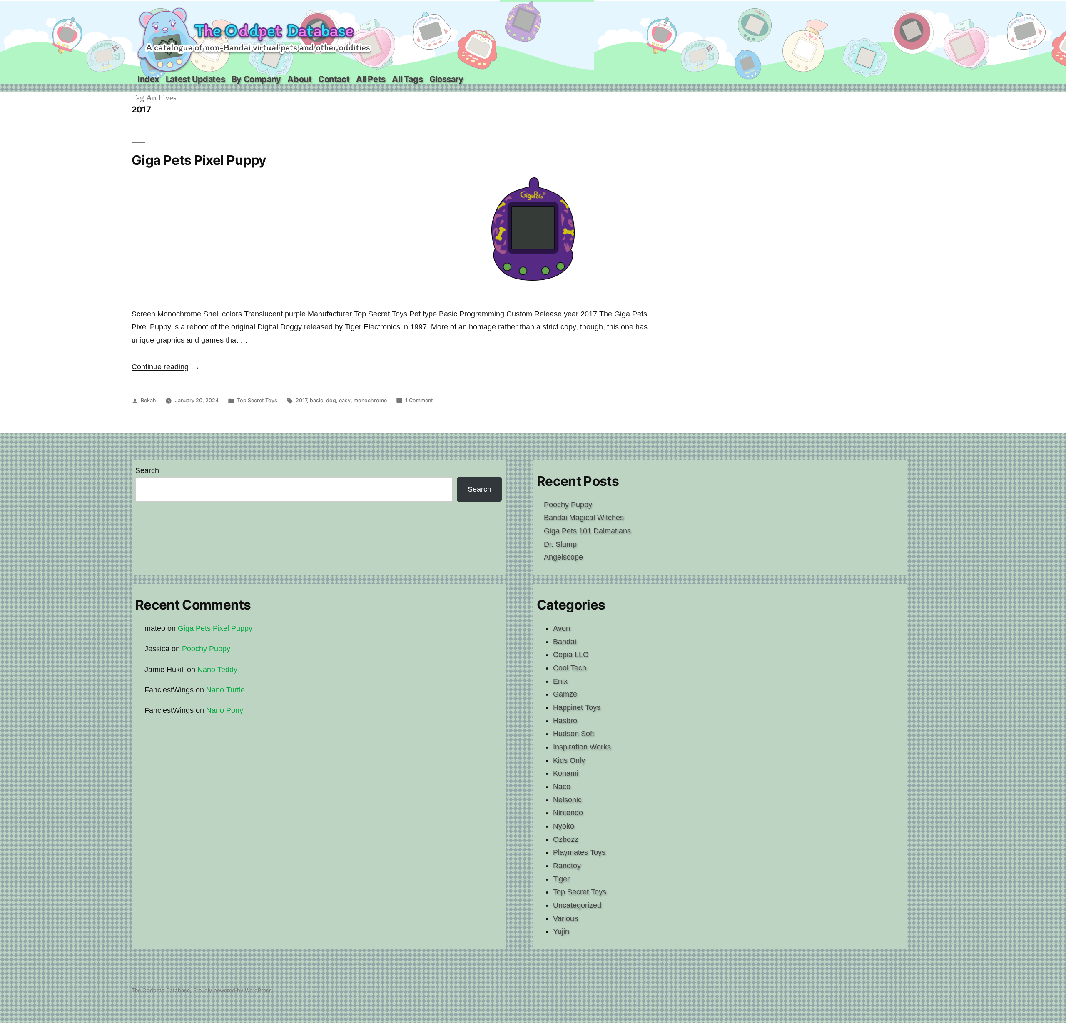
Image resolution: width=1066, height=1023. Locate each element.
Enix (560, 681)
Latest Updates (195, 79)
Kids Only (569, 760)
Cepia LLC (570, 654)
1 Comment (419, 400)
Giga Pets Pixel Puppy (199, 160)
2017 (301, 400)
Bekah (148, 400)
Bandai (564, 641)
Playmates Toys (579, 852)
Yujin (561, 931)
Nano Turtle (225, 690)
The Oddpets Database (161, 990)
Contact (333, 79)
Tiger (561, 879)
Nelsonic (567, 800)
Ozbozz (565, 839)
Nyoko (563, 826)
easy (345, 400)
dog (331, 400)
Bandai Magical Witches (584, 517)
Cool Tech (569, 668)
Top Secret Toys (257, 400)
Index (148, 79)
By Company (256, 79)
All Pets (371, 79)
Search (147, 470)
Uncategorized (577, 905)
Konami (565, 773)
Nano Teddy (217, 669)
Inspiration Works (582, 747)
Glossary (446, 79)
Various (565, 918)
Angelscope (563, 557)
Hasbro (565, 721)
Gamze (565, 694)
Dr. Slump (560, 544)
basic (316, 400)
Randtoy (567, 865)
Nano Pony (224, 710)
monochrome (370, 400)
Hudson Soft (573, 733)
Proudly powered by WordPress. (233, 990)
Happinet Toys (576, 707)
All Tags (407, 79)
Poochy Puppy (568, 504)
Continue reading (166, 367)
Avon (561, 628)
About (299, 79)
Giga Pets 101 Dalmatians (587, 531)
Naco (561, 786)
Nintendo (568, 813)
